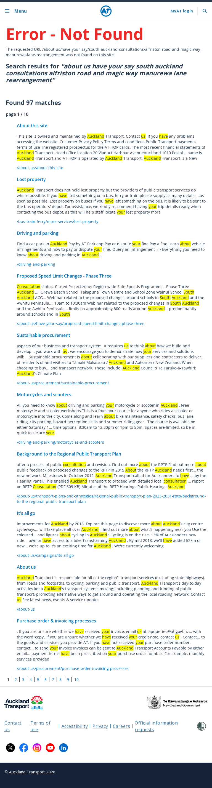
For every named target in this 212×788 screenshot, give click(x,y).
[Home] (106, 11)
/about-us (26, 609)
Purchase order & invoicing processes (56, 621)
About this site (32, 126)
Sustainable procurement (43, 335)
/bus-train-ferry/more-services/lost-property (57, 221)
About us (26, 567)
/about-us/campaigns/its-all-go (45, 555)
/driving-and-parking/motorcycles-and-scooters (60, 442)
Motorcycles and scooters (44, 395)
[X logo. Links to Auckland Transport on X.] (10, 748)
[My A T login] (181, 11)
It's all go (26, 513)
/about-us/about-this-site (40, 167)
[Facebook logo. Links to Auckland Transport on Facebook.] (24, 748)
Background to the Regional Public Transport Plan (69, 454)
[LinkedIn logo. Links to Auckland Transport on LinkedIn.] (63, 748)
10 (76, 679)
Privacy (100, 726)
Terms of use (40, 726)
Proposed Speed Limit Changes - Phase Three (64, 276)
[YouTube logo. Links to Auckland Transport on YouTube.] (50, 748)
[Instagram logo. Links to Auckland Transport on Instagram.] (37, 748)
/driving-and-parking (36, 264)
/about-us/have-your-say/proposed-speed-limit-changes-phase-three (80, 323)
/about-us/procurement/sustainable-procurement (63, 382)
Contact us (13, 726)
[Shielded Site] (201, 726)
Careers (121, 726)
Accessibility (75, 726)
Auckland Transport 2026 (32, 771)
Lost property (31, 179)
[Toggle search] (205, 11)
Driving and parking (37, 233)
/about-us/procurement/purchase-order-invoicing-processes (73, 668)
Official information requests (156, 726)
